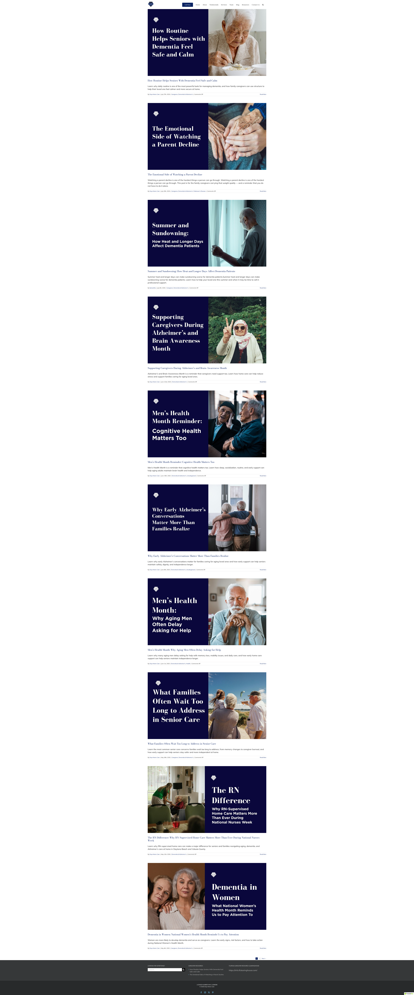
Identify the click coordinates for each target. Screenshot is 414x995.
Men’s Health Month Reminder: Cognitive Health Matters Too (181, 462)
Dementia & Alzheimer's (185, 94)
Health (188, 663)
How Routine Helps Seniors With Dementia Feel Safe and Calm (182, 80)
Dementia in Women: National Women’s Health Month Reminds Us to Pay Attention (193, 934)
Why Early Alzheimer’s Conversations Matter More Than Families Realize (188, 556)
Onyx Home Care (155, 94)
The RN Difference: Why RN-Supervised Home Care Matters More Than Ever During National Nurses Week (204, 839)
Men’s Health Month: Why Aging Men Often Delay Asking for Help (184, 650)
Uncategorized (191, 476)
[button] (263, 4)
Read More (263, 94)
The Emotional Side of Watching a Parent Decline (175, 174)
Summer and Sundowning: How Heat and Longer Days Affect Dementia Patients (191, 271)
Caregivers (174, 94)
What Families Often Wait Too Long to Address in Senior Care (182, 743)
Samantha (153, 288)
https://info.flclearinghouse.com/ (243, 970)
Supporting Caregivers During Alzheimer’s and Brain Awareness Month (187, 368)
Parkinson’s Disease (200, 191)
